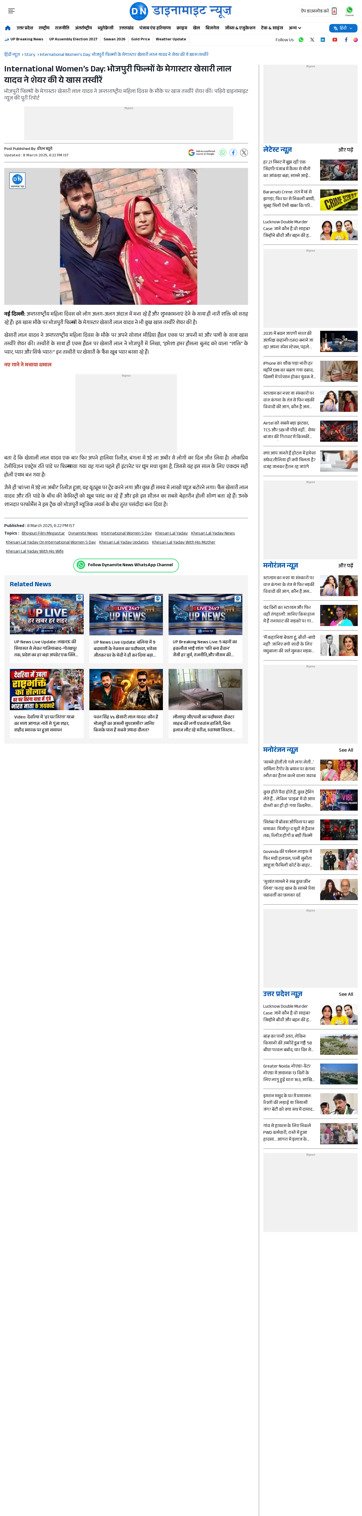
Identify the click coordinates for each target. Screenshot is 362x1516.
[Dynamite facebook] (346, 40)
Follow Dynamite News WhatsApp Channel (130, 565)
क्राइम (181, 28)
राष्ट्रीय (44, 28)
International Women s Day (126, 534)
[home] (8, 28)
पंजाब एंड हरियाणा (155, 28)
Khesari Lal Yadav (171, 534)
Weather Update (171, 39)
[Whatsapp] (81, 565)
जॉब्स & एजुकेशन (240, 28)
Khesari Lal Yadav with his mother (184, 543)
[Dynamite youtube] (335, 40)
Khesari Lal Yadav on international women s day (51, 543)
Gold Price (140, 39)
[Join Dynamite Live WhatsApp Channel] (301, 40)
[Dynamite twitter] (312, 40)
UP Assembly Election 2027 (73, 39)
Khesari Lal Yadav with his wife (35, 552)
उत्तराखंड (126, 28)
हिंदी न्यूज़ (12, 55)
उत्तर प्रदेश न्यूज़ (282, 995)
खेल (196, 28)
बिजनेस (212, 28)
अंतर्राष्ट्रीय (83, 28)
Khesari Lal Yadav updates (124, 543)
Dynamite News (83, 534)
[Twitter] (244, 153)
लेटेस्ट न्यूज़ (277, 150)
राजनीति (62, 28)
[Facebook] (233, 153)
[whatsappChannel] (349, 11)
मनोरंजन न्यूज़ (280, 566)
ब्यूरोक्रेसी (105, 28)
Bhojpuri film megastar (43, 534)
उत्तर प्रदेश (25, 28)
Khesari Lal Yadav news (213, 534)
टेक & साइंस (272, 28)
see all (346, 751)
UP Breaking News (26, 39)
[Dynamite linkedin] (323, 40)
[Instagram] (355, 40)
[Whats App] (223, 153)
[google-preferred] (202, 152)
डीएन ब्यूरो (44, 149)
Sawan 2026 (114, 39)
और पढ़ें (345, 151)
